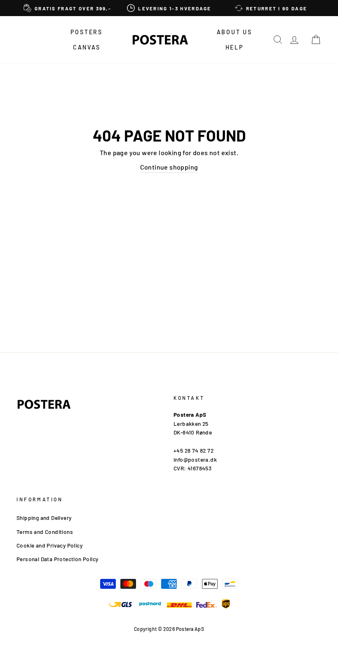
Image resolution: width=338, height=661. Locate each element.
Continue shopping (169, 167)
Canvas (87, 47)
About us (234, 31)
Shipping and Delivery (43, 517)
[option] (67, 8)
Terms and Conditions (44, 531)
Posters (86, 31)
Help (234, 47)
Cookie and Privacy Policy (49, 545)
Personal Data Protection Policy (57, 558)
